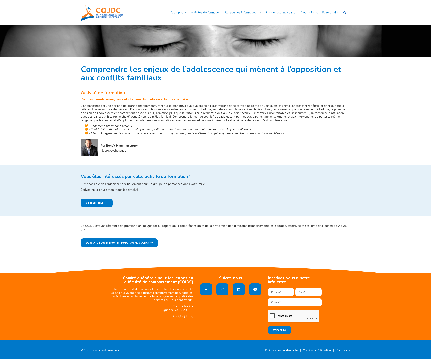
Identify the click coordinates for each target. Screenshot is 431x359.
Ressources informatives (241, 12)
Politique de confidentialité (281, 350)
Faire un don (330, 12)
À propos (177, 12)
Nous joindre (309, 12)
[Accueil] (102, 12)
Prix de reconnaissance (281, 12)
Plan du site (343, 350)
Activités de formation (206, 12)
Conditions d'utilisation (317, 350)
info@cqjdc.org (183, 316)
